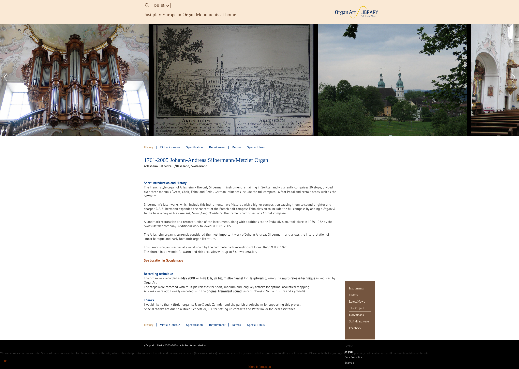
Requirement (217, 147)
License (349, 346)
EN (163, 5)
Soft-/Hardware (359, 321)
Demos (236, 147)
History (148, 147)
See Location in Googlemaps (163, 260)
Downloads (356, 315)
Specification (194, 147)
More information (259, 366)
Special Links (256, 147)
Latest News (357, 301)
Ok (5, 361)
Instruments (356, 288)
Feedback (355, 328)
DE (156, 5)
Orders (353, 295)
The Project (356, 308)
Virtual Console (170, 147)
